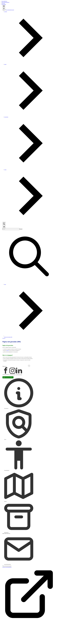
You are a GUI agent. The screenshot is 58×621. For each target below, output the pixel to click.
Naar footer (3, 3)
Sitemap (7, 350)
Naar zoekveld (4, 4)
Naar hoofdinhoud (4, 1)
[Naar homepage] (9, 9)
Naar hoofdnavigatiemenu (5, 2)
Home (5, 284)
